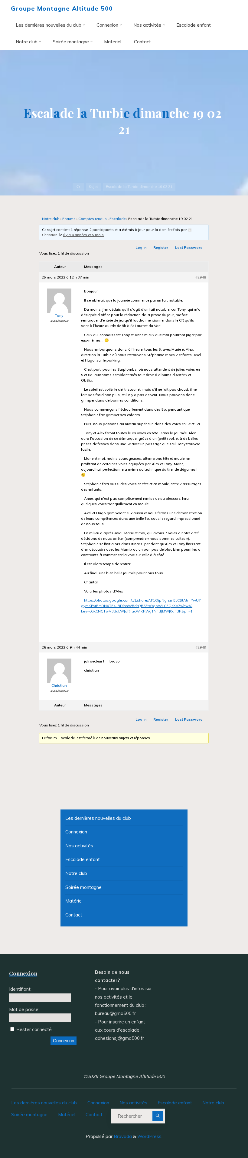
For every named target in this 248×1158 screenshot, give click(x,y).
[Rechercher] (157, 1116)
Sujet (93, 186)
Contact (73, 915)
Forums (69, 219)
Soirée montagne (83, 887)
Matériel (74, 901)
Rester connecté (34, 1029)
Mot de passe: (24, 1009)
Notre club (51, 219)
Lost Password (189, 247)
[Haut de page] (224, 1134)
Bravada (122, 1136)
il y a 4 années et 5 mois (83, 234)
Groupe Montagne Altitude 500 (62, 8)
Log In (141, 247)
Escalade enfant (82, 859)
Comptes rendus (92, 219)
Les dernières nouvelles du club (98, 818)
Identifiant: (20, 989)
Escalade (117, 219)
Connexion (76, 832)
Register (161, 247)
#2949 (201, 647)
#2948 (201, 277)
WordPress (149, 1136)
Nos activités (79, 846)
